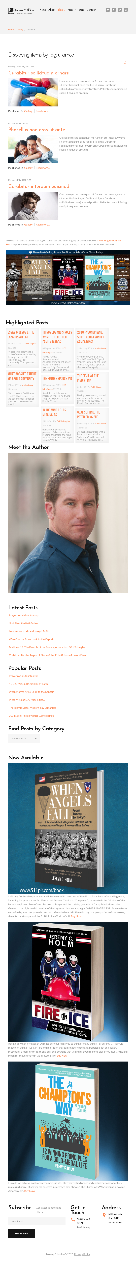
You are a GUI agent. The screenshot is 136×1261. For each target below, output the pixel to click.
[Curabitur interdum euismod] (33, 205)
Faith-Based (96, 387)
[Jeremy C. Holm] (21, 11)
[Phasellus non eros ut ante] (33, 148)
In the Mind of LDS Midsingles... (27, 699)
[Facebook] (114, 10)
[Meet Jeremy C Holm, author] (68, 522)
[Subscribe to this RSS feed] (125, 62)
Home (42, 10)
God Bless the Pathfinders (23, 623)
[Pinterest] (120, 10)
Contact (91, 10)
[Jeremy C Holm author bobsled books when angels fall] (68, 277)
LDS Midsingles (29, 343)
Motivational (100, 348)
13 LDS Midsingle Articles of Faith (28, 683)
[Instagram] (126, 10)
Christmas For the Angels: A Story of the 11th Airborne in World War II (48, 655)
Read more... (43, 111)
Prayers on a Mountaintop (23, 615)
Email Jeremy (83, 1227)
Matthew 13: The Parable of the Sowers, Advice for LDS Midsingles (47, 647)
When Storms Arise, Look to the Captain (31, 639)
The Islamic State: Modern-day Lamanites (32, 707)
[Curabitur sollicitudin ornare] (33, 92)
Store (81, 10)
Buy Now (76, 916)
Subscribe (21, 1233)
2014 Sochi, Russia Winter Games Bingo (31, 715)
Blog (60, 10)
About (51, 10)
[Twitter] (108, 10)
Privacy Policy (82, 1254)
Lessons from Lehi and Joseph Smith (29, 631)
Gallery (28, 111)
